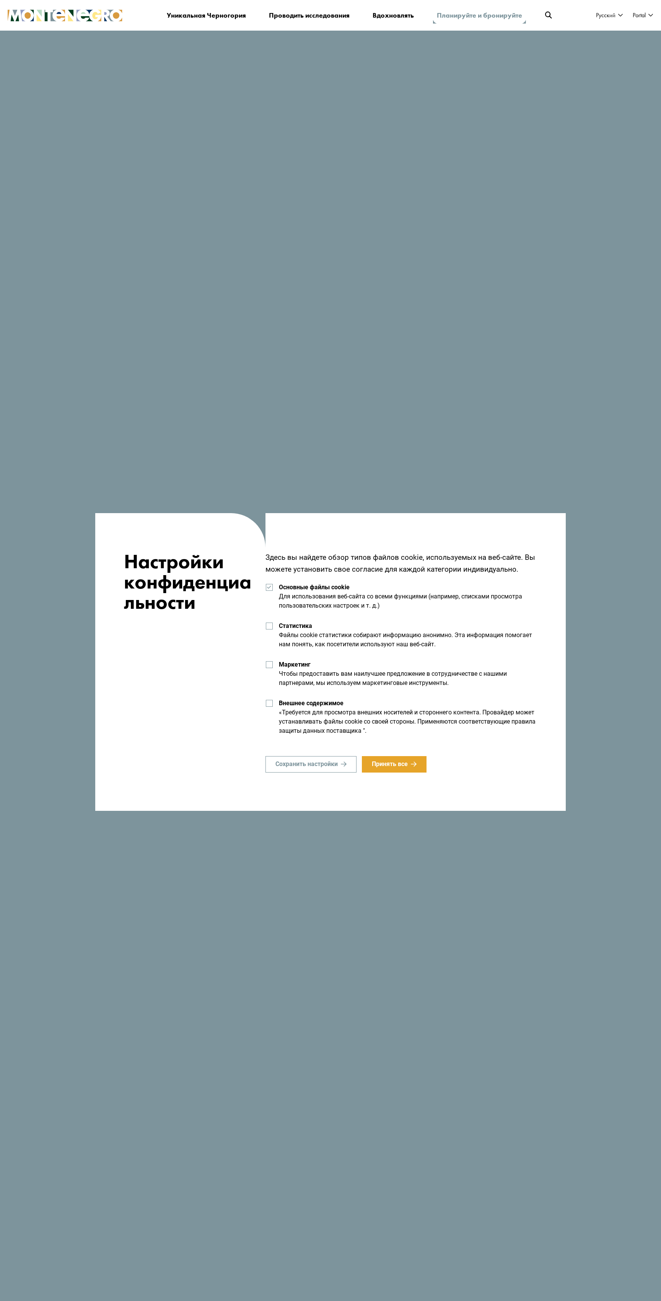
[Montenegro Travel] (65, 15)
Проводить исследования (309, 15)
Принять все (390, 764)
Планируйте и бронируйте (479, 15)
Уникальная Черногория (206, 15)
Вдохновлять (393, 15)
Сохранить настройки (306, 764)
